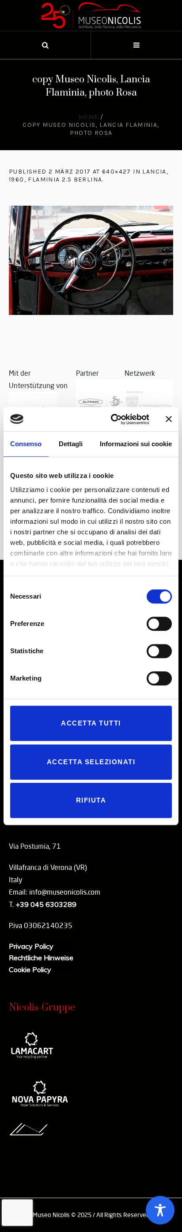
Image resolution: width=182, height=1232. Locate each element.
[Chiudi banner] (169, 419)
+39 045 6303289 (45, 904)
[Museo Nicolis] (91, 15)
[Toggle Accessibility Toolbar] (160, 1210)
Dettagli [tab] (71, 444)
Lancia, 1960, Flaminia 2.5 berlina (88, 175)
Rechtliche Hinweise (41, 957)
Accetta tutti (91, 723)
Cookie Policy (30, 969)
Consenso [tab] (26, 444)
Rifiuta (91, 800)
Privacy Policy (31, 946)
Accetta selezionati (91, 762)
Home (89, 117)
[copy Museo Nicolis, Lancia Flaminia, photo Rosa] (91, 260)
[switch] (159, 624)
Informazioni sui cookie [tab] (136, 444)
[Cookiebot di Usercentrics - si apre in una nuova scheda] (112, 419)
